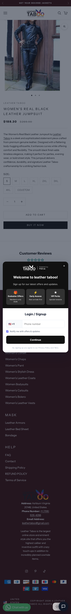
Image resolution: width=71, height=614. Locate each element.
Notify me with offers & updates (25, 331)
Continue (35, 339)
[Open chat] (63, 606)
